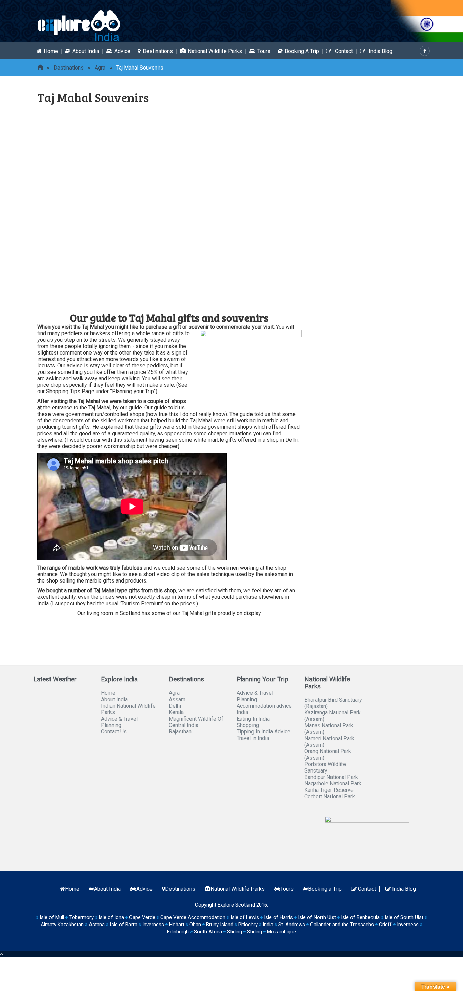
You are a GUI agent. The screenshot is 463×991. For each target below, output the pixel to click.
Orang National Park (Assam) (327, 754)
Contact (343, 51)
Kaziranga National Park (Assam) (332, 715)
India (268, 924)
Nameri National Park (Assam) (329, 741)
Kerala (176, 712)
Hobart (176, 924)
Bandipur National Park (331, 777)
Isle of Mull (52, 917)
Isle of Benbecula (360, 917)
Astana (97, 924)
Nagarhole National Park (332, 783)
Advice (122, 51)
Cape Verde (142, 917)
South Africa (208, 932)
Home (51, 51)
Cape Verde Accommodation (192, 917)
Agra (100, 67)
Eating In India (253, 719)
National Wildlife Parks (215, 51)
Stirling (234, 932)
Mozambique (281, 932)
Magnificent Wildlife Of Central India (196, 722)
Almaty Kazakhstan (62, 924)
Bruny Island (219, 924)
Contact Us (114, 731)
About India (85, 51)
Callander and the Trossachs (342, 924)
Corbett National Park (329, 796)
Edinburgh (178, 932)
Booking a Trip (302, 51)
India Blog (379, 51)
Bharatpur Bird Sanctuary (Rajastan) (333, 703)
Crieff (385, 924)
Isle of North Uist (317, 917)
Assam (177, 699)
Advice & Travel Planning (119, 722)
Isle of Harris (278, 917)
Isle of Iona (111, 917)
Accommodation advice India (264, 709)
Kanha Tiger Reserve (329, 790)
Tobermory (81, 917)
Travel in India (253, 738)
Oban (195, 924)
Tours (263, 51)
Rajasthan (180, 731)
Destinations (158, 51)
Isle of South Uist (404, 917)
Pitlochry (248, 924)
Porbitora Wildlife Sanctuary (325, 767)
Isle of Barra (123, 924)
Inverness (408, 924)
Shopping (248, 725)
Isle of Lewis (244, 917)
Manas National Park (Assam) (328, 728)
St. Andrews (291, 924)
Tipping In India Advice (263, 731)
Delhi (175, 706)
